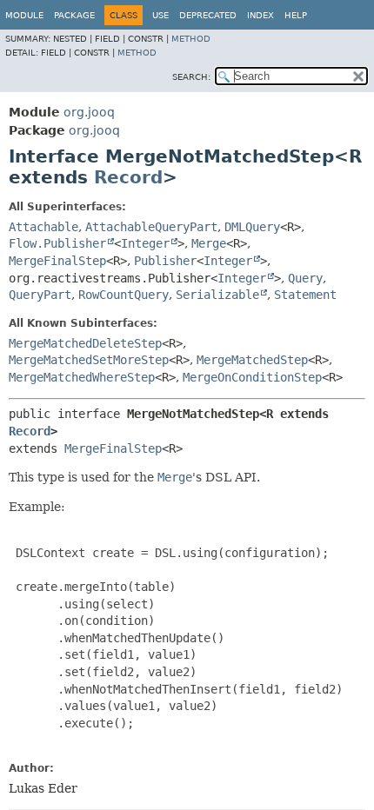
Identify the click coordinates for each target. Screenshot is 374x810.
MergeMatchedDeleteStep (85, 343)
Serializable (217, 295)
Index (260, 15)
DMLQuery (252, 227)
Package (74, 15)
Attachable (43, 227)
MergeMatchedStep (252, 360)
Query (305, 278)
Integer (145, 243)
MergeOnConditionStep (252, 377)
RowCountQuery (123, 295)
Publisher (165, 261)
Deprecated (208, 15)
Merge (208, 243)
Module (24, 15)
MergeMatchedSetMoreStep (89, 360)
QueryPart (40, 295)
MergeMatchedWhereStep (82, 377)
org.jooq (89, 112)
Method (190, 38)
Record (128, 177)
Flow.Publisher (57, 243)
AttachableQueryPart (151, 227)
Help (295, 15)
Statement (305, 295)
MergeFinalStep (57, 261)
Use (160, 15)
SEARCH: (191, 77)
